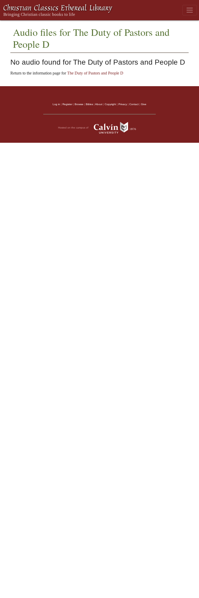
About (98, 104)
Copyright (110, 104)
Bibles (89, 104)
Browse (79, 104)
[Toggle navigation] (189, 10)
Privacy (122, 104)
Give (143, 104)
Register (67, 104)
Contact (134, 104)
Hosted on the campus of (73, 127)
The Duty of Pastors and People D (95, 73)
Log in (56, 104)
